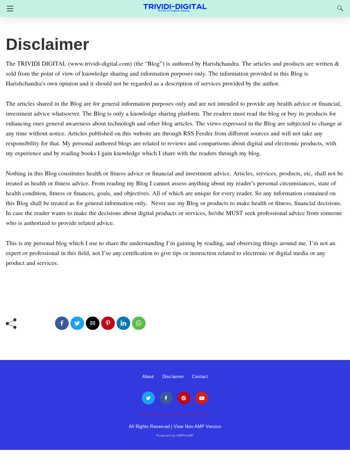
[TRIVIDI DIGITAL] (175, 5)
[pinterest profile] (183, 398)
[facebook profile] (166, 398)
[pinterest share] (108, 323)
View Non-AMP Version (197, 426)
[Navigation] (8, 8)
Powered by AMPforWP (175, 435)
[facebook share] (62, 323)
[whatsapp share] (139, 323)
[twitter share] (77, 323)
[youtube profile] (201, 398)
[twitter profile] (148, 398)
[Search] (339, 8)
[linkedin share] (123, 323)
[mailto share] (92, 323)
